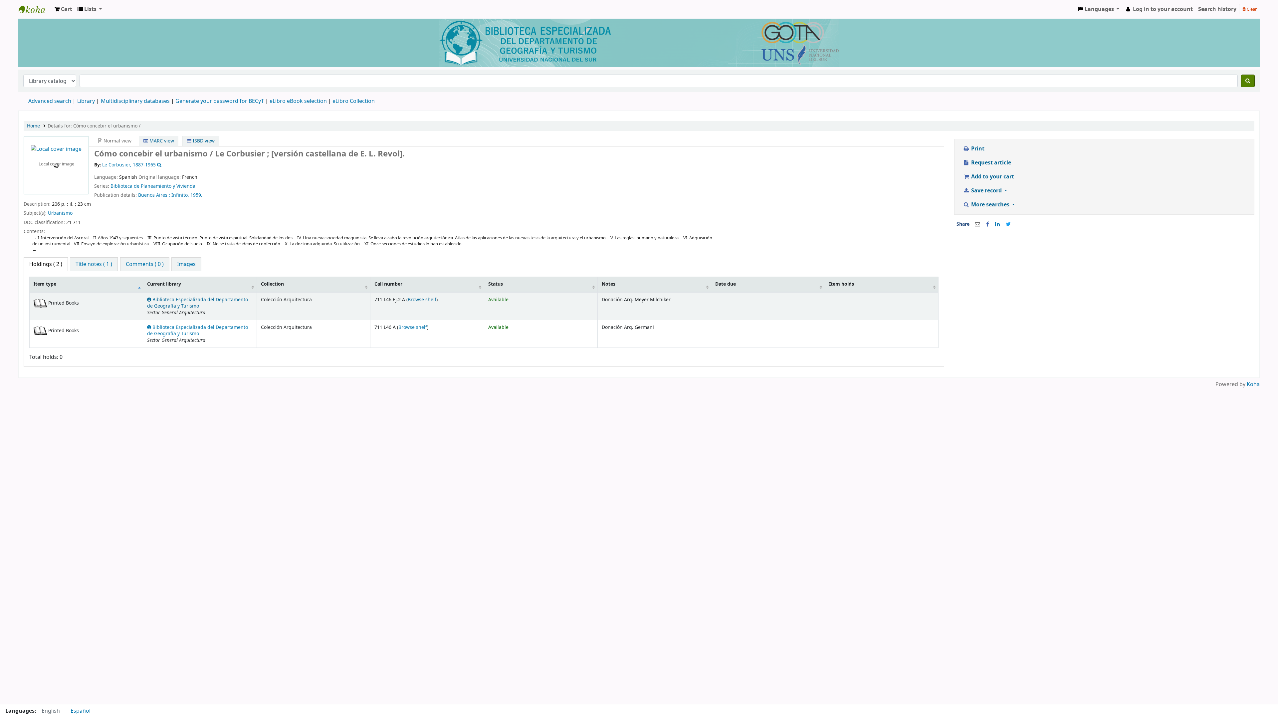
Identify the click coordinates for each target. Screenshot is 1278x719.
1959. (196, 195)
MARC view (161, 140)
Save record (986, 191)
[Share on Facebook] (987, 224)
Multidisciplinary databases (136, 101)
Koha (1253, 384)
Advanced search (49, 101)
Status (495, 284)
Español (81, 711)
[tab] (94, 264)
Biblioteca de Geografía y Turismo (35, 9)
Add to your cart (992, 177)
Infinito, (180, 195)
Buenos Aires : (154, 195)
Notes (608, 284)
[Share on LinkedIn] (997, 224)
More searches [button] (990, 205)
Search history (1217, 9)
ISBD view (203, 140)
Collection (272, 284)
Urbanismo (60, 213)
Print (977, 149)
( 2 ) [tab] (45, 264)
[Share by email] (977, 224)
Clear (1251, 9)
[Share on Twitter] (1008, 224)
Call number (388, 284)
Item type (45, 284)
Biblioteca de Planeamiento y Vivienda (152, 186)
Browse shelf (422, 299)
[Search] (1248, 81)
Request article (990, 163)
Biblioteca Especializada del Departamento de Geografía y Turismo (197, 303)
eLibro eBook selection (299, 101)
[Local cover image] (56, 149)
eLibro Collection (353, 101)
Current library (164, 284)
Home (33, 125)
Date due (725, 284)
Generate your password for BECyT (219, 101)
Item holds (841, 284)
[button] (63, 9)
